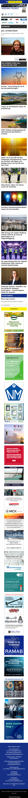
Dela (16, 59)
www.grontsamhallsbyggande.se (14, 754)
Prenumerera (12, 1)
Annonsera (18, 1)
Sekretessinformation (14, 797)
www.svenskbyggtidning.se (14, 750)
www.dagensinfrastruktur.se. (14, 752)
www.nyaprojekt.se (14, 749)
